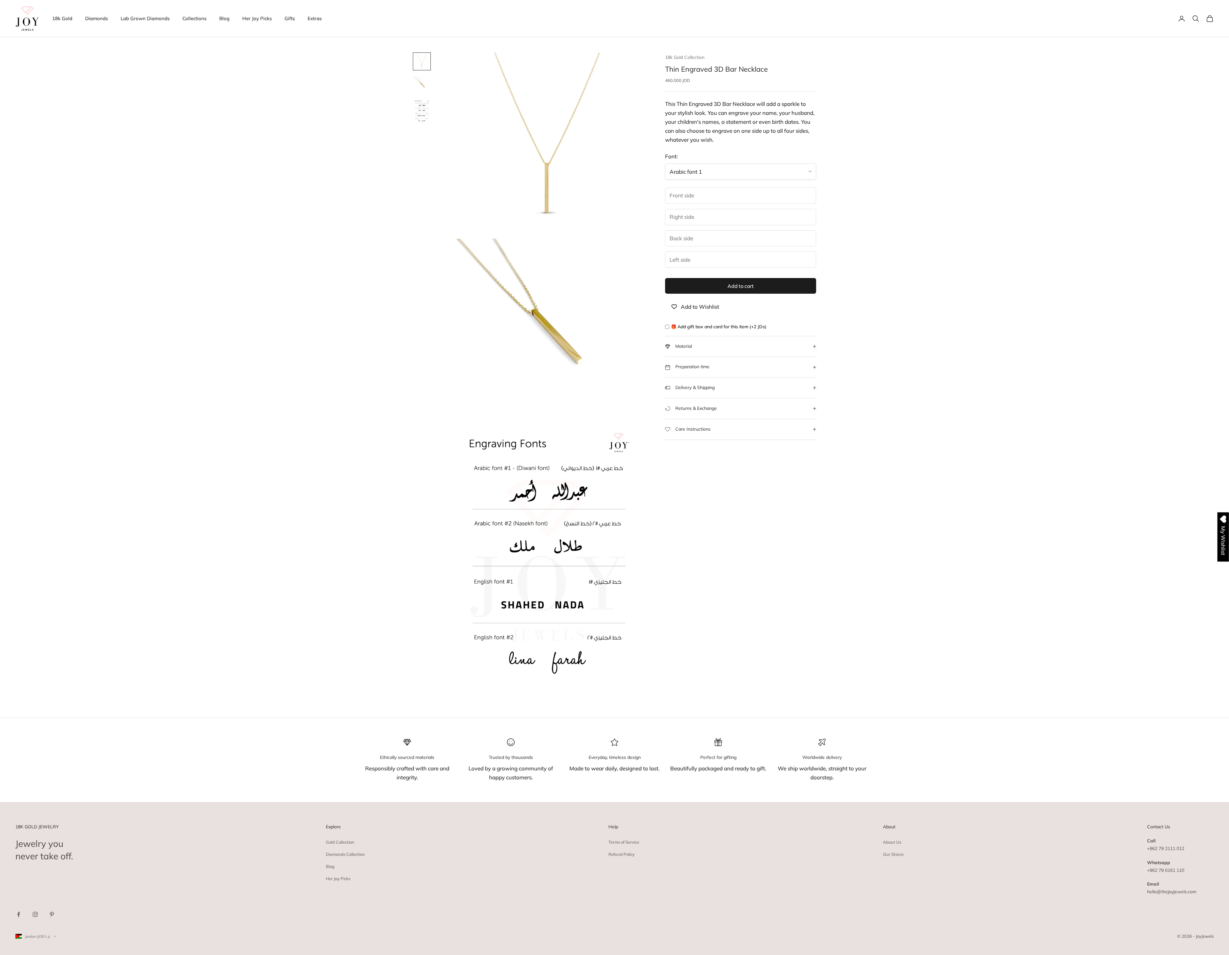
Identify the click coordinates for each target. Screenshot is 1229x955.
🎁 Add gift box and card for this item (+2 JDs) (719, 327)
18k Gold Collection (684, 57)
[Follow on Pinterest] (52, 914)
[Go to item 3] (422, 112)
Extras (315, 18)
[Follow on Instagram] (35, 914)
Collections (194, 18)
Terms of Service (623, 842)
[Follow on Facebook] (18, 914)
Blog (224, 18)
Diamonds (96, 18)
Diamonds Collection (345, 854)
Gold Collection (340, 842)
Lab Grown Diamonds (145, 18)
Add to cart (740, 286)
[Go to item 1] (422, 61)
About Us (892, 842)
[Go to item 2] (422, 84)
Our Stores (893, 854)
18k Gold (62, 18)
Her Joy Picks (257, 18)
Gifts (290, 18)
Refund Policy (621, 854)
